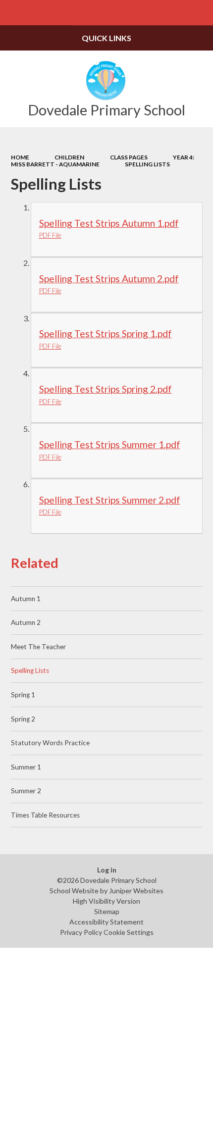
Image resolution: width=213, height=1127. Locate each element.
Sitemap (106, 911)
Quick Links (106, 38)
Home (20, 157)
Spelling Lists (147, 164)
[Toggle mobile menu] (12, 12)
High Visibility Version (106, 901)
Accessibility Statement (106, 922)
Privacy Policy (81, 932)
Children (69, 157)
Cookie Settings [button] (129, 932)
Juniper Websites (136, 890)
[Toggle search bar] (200, 12)
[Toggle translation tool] (175, 12)
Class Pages (129, 157)
